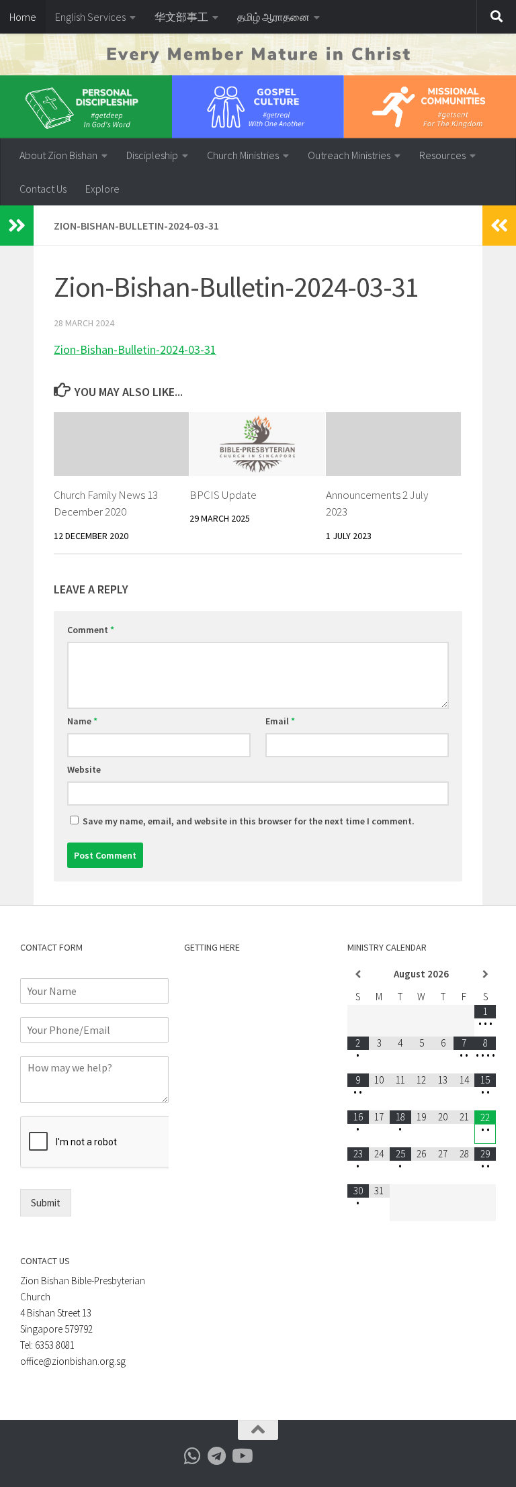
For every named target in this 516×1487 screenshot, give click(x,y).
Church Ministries (243, 155)
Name (82, 721)
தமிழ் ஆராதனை (273, 16)
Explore (102, 188)
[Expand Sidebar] (17, 225)
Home (22, 16)
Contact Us (43, 188)
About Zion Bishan (58, 155)
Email (280, 721)
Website (84, 769)
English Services (90, 16)
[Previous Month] (358, 974)
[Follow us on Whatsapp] (192, 1456)
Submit (45, 1202)
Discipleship (152, 155)
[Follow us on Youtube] (241, 1456)
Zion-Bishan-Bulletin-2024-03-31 (135, 349)
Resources (442, 155)
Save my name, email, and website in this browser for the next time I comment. (249, 821)
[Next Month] (485, 974)
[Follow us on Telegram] (217, 1456)
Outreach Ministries (349, 155)
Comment (90, 630)
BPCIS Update (223, 494)
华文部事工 (181, 16)
